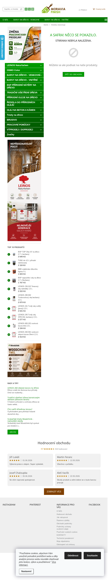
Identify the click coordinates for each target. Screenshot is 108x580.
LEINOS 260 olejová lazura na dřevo (23, 388)
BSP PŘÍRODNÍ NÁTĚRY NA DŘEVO (21, 86)
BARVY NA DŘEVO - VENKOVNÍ (23, 75)
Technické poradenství (65, 538)
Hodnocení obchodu (54, 442)
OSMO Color (13, 70)
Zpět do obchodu (73, 74)
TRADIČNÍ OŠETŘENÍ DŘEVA (22, 92)
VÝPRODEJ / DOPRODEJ (20, 129)
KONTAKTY (61, 535)
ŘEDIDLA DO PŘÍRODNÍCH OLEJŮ (21, 103)
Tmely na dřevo (15, 115)
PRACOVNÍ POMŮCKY (18, 124)
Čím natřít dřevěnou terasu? (20, 409)
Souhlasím (92, 555)
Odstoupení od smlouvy (66, 544)
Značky (10, 134)
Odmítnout (73, 555)
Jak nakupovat (62, 517)
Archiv (13, 432)
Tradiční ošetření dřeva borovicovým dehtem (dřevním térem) (24, 399)
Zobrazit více (54, 491)
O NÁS (59, 511)
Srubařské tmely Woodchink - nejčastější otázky (20, 420)
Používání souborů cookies (67, 532)
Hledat (21, 9)
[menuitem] (5, 20)
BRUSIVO (12, 120)
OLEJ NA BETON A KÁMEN (21, 110)
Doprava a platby (63, 520)
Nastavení (26, 571)
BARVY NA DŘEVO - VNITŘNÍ (22, 80)
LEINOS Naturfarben (17, 65)
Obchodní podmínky (64, 524)
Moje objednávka (63, 541)
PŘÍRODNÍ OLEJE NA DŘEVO (22, 97)
